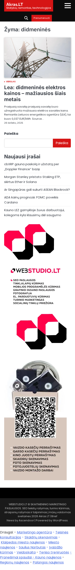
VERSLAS (11, 82)
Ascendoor (26, 520)
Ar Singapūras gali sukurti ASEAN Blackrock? (37, 189)
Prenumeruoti (42, 18)
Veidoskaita (26, 552)
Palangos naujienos (48, 562)
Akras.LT (14, 4)
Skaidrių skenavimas (41, 537)
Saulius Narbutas (32, 547)
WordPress (60, 520)
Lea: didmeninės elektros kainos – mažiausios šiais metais (35, 93)
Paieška (11, 133)
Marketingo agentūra (34, 532)
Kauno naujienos (48, 557)
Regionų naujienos (14, 562)
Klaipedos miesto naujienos (23, 542)
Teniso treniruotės (54, 552)
